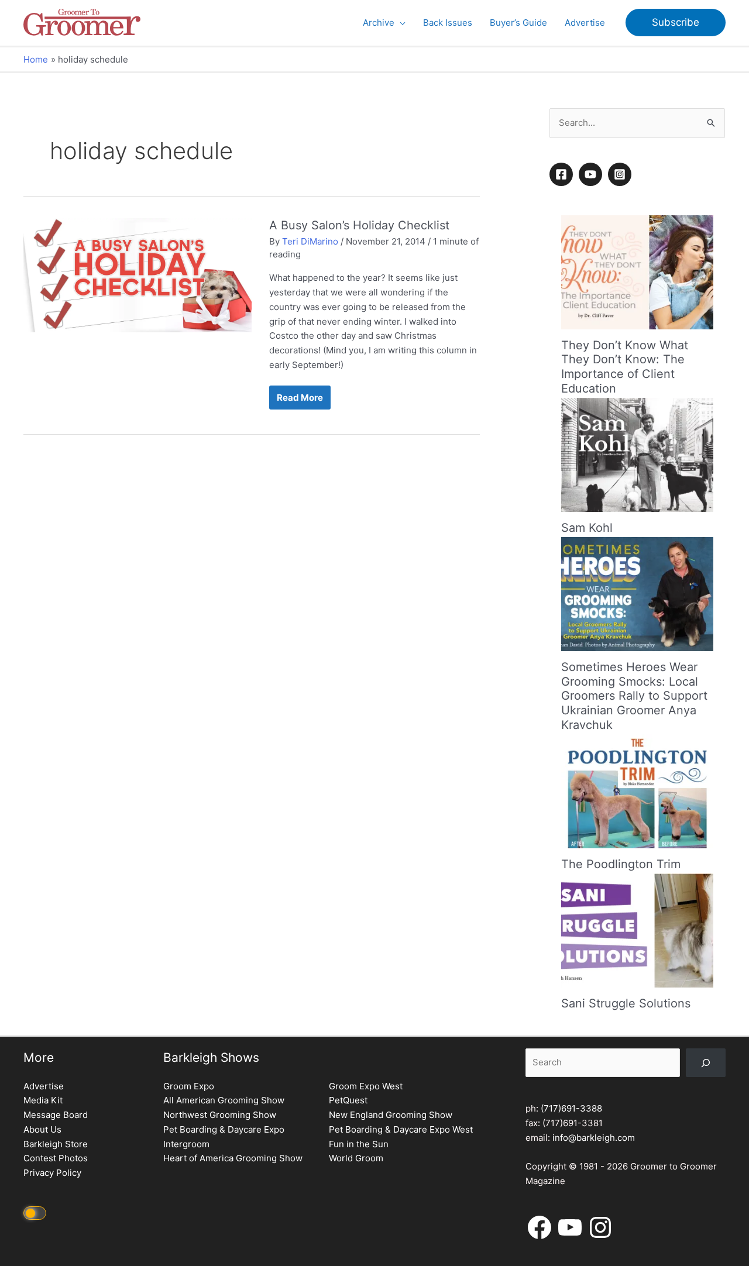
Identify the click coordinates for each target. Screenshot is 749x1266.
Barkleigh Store (55, 1144)
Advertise (43, 1086)
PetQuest (348, 1100)
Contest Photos (55, 1158)
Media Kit (43, 1100)
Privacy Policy (52, 1172)
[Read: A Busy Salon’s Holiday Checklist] (137, 274)
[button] (400, 22)
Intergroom (186, 1144)
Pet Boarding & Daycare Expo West (401, 1129)
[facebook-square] (562, 174)
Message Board (55, 1114)
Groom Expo (188, 1086)
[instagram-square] (621, 174)
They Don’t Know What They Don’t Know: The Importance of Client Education (624, 366)
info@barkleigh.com (593, 1137)
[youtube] (592, 174)
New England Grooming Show (390, 1114)
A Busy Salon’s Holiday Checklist (359, 225)
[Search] (706, 1062)
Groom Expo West (366, 1086)
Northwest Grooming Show (219, 1114)
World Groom (356, 1158)
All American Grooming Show (223, 1100)
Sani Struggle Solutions (625, 1003)
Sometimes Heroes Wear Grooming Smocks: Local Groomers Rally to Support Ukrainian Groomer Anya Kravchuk (634, 695)
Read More (299, 400)
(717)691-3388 (571, 1108)
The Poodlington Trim (621, 864)
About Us (42, 1129)
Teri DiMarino (310, 241)
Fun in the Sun (359, 1144)
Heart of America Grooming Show (233, 1158)
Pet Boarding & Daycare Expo (223, 1129)
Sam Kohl (587, 528)
